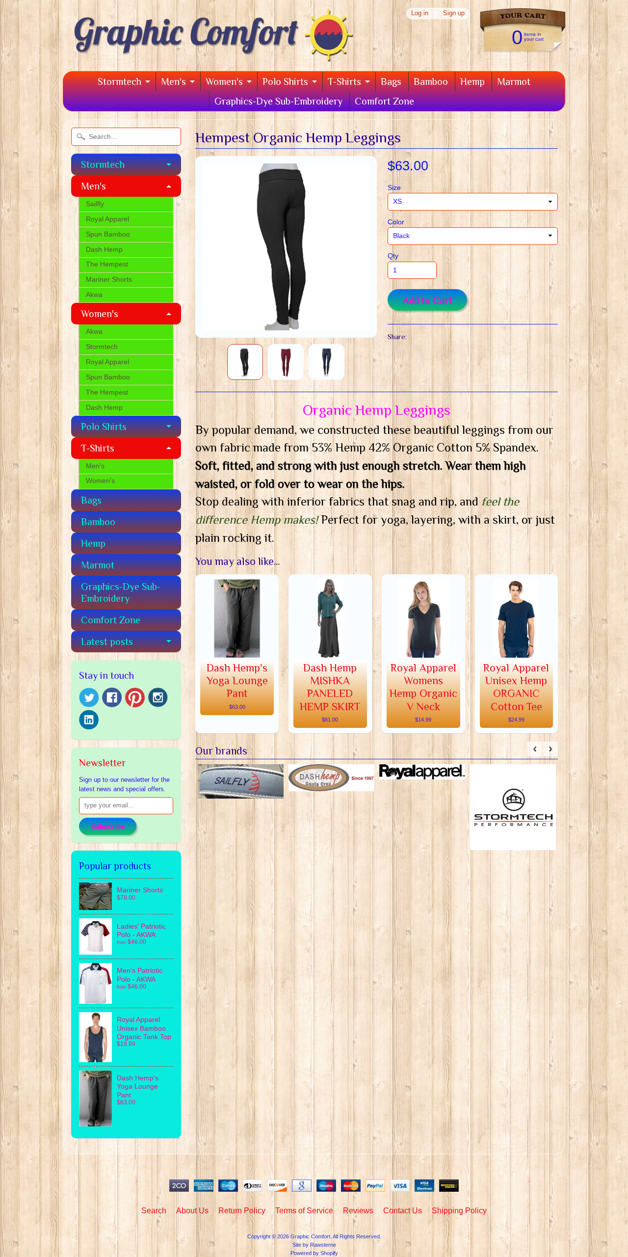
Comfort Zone (384, 101)
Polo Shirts (285, 81)
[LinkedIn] (89, 719)
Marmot (513, 81)
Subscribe (108, 826)
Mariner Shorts (109, 279)
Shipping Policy (459, 1210)
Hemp (472, 81)
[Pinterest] (135, 697)
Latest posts (107, 641)
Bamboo (431, 81)
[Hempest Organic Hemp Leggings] (245, 362)
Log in (419, 13)
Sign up (454, 13)
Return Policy (241, 1210)
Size (394, 187)
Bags (391, 81)
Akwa (94, 294)
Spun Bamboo (108, 234)
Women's (224, 81)
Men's (173, 81)
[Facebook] (112, 697)
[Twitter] (89, 698)
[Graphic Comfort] (210, 57)
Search (153, 1210)
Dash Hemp (104, 249)
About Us (192, 1210)
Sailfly (95, 204)
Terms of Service (304, 1210)
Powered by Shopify (314, 1253)
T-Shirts (344, 81)
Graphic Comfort (310, 1236)
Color (396, 222)
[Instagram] (158, 697)
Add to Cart (427, 300)
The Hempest (107, 264)
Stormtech (119, 81)
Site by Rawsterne (314, 1245)
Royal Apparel (107, 219)
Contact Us (402, 1210)
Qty (393, 256)
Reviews (358, 1210)
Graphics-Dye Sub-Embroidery (278, 101)
